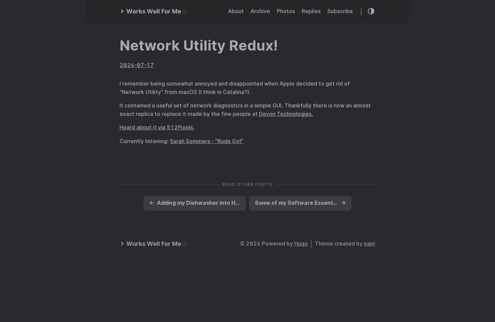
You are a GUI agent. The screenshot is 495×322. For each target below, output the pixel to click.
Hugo (301, 243)
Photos (286, 11)
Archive (260, 11)
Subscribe (340, 11)
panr (369, 243)
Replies (311, 11)
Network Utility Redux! (199, 45)
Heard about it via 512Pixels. (157, 127)
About (236, 11)
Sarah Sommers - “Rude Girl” (206, 141)
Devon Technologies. (286, 114)
